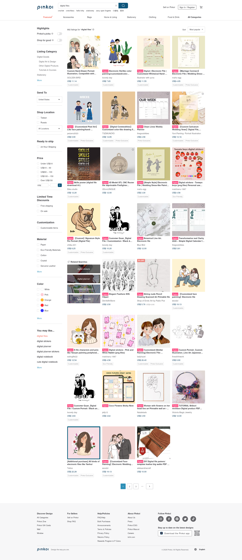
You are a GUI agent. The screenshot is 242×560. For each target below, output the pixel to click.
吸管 (122, 10)
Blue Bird (141, 244)
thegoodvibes (143, 133)
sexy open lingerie (103, 10)
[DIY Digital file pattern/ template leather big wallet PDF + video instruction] (153, 442)
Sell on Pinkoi (169, 7)
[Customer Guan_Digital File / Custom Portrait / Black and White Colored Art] (83, 386)
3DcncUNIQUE (108, 189)
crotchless (70, 10)
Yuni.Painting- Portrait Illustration (186, 133)
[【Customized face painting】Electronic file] (188, 275)
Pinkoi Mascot (133, 529)
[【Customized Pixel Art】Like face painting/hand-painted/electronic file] (83, 108)
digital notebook (45, 356)
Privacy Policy (103, 533)
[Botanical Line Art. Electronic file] (153, 219)
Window (40, 533)
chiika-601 (71, 244)
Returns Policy (103, 537)
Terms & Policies (104, 529)
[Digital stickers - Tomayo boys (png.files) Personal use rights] (188, 163)
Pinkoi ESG (132, 525)
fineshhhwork (178, 356)
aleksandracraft (144, 468)
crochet (61, 10)
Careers (131, 533)
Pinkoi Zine (41, 521)
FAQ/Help (101, 517)
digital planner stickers (48, 351)
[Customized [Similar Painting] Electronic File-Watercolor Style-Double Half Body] (153, 331)
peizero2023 (72, 133)
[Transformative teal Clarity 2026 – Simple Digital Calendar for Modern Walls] (188, 219)
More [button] (39, 80)
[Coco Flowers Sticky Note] (118, 386)
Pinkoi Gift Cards (44, 525)
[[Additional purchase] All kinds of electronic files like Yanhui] (83, 442)
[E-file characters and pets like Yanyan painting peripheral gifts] (83, 331)
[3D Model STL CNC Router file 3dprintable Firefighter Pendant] (118, 163)
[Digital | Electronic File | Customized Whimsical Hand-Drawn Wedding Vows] (153, 52)
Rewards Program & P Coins (109, 541)
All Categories (42, 517)
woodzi (175, 300)
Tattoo (70, 468)
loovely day (107, 77)
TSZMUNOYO (108, 133)
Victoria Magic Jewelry (182, 412)
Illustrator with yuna (145, 77)
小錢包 (115, 10)
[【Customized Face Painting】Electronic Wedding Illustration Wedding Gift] (118, 442)
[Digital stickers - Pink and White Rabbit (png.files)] (118, 331)
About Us (131, 517)
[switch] (49, 33)
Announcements (104, 525)
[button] (60, 185)
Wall (38, 529)
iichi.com (131, 537)
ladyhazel (141, 356)
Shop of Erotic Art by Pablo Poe (151, 300)
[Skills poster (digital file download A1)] (83, 163)
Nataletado (142, 412)
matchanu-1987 (179, 189)
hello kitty (80, 10)
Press (130, 521)
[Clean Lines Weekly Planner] (153, 108)
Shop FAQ (71, 521)
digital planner (44, 346)
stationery (90, 10)
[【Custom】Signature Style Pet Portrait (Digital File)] (83, 219)
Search (123, 5)
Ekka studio (72, 189)
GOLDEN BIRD (74, 77)
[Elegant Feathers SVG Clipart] (118, 275)
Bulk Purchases (103, 521)
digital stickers (44, 341)
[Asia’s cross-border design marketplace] (45, 7)
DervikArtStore (108, 300)
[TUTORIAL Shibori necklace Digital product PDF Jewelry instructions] (188, 386)
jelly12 (105, 412)
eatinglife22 (72, 356)
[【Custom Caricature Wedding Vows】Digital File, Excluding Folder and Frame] (188, 108)
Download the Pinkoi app (177, 533)
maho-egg (176, 77)
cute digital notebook (47, 361)
